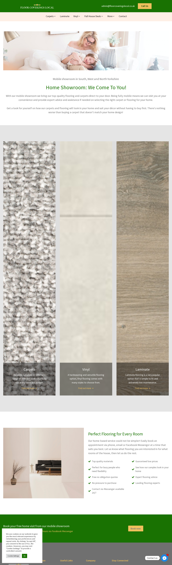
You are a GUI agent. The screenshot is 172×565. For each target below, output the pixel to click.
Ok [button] (25, 556)
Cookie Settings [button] (13, 556)
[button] (51, 16)
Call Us (144, 6)
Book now (136, 528)
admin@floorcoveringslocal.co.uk (118, 6)
